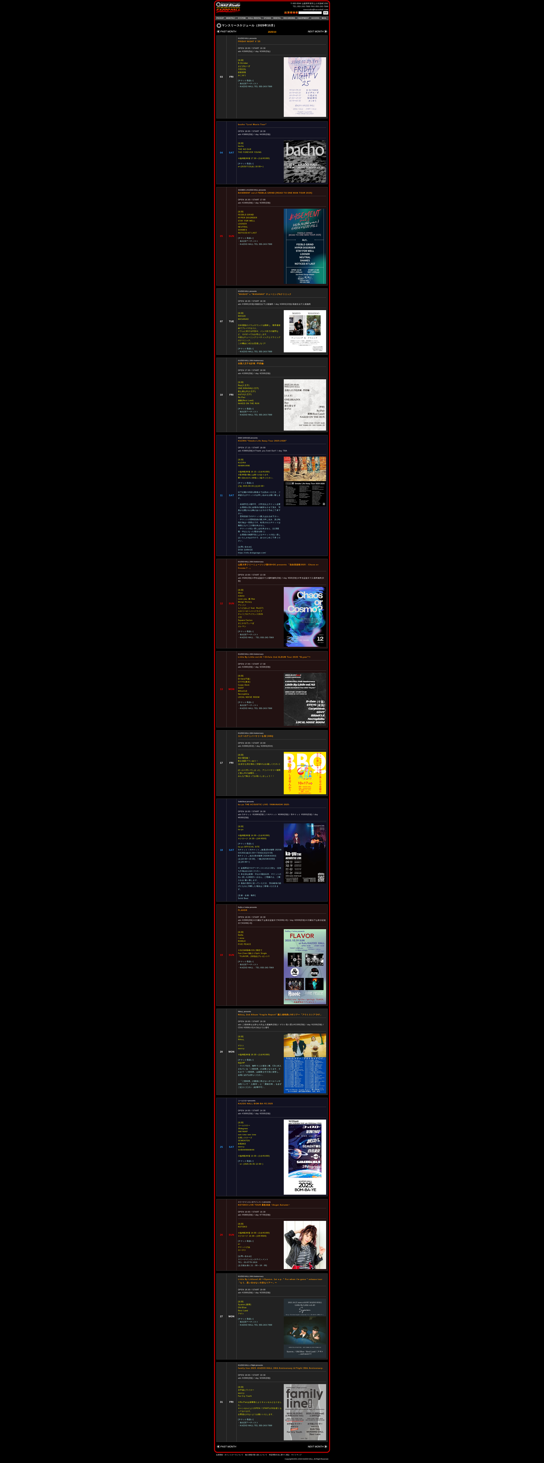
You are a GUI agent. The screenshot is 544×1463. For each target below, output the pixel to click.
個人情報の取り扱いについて (256, 1455)
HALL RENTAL (254, 18)
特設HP (241, 1063)
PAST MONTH (234, 31)
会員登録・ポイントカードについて (229, 1455)
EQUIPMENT (303, 18)
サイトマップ (296, 1455)
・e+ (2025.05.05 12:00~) (250, 1164)
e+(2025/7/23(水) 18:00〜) (251, 166)
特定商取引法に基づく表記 (279, 1455)
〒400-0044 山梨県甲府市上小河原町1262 (309, 3)
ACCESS (315, 18)
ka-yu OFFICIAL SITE (249, 847)
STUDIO (267, 18)
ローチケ (242, 1250)
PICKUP (220, 18)
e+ (239, 1244)
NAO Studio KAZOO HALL (228, 7)
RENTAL (277, 18)
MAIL (324, 18)
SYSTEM (242, 18)
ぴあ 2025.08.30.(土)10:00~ (251, 486)
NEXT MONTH (309, 31)
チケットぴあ (244, 1247)
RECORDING (289, 18)
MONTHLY (230, 18)
